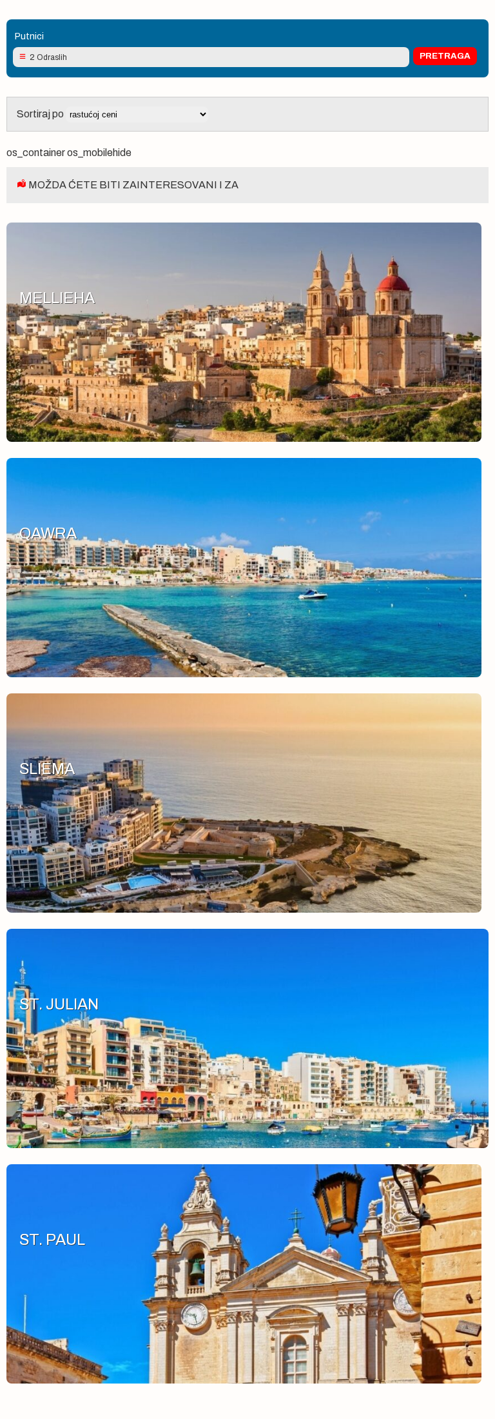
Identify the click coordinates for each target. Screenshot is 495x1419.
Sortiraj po (41, 113)
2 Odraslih (48, 57)
